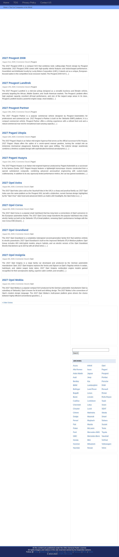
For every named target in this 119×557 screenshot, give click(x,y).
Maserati (90, 417)
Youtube (61, 552)
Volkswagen (106, 444)
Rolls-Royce (106, 397)
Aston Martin (78, 373)
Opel (31, 187)
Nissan (90, 448)
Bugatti (76, 393)
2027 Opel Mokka (12, 279)
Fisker (75, 428)
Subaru (105, 420)
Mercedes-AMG (93, 432)
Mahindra (91, 413)
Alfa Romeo (77, 370)
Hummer (76, 444)
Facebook (52, 552)
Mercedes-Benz (93, 436)
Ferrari (75, 420)
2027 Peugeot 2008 (14, 58)
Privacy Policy (29, 2)
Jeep (89, 377)
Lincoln (90, 397)
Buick (75, 397)
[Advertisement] (59, 31)
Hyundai (76, 448)
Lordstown (91, 401)
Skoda (104, 413)
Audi (75, 377)
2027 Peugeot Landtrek (16, 83)
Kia (88, 381)
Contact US (45, 2)
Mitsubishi (91, 444)
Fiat (74, 424)
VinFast (105, 440)
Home (6, 2)
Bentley (76, 381)
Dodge (75, 417)
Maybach (91, 420)
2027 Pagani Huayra (14, 157)
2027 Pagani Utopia (14, 132)
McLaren (90, 428)
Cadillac (76, 401)
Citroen (76, 413)
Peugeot (34, 62)
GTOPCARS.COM (65, 554)
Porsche (105, 381)
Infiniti (89, 366)
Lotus (89, 405)
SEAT (104, 409)
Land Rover (92, 389)
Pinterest (43, 552)
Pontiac (105, 377)
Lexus (89, 393)
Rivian (104, 393)
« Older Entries (7, 302)
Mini (89, 440)
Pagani (33, 137)
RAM (104, 385)
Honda (75, 440)
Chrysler (76, 409)
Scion (104, 405)
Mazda (90, 424)
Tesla (104, 428)
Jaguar (90, 373)
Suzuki (104, 424)
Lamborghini (92, 385)
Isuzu (89, 370)
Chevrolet (77, 405)
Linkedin (69, 552)
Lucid (89, 409)
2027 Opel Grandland (15, 230)
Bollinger (76, 389)
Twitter (36, 552)
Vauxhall (105, 436)
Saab (104, 401)
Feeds (90, 552)
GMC (75, 436)
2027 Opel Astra (12, 182)
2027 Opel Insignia (13, 255)
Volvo (104, 448)
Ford (75, 432)
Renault (105, 389)
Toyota (104, 432)
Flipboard (77, 552)
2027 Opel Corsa (12, 205)
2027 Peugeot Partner (15, 107)
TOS (15, 2)
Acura (75, 366)
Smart (104, 417)
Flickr (85, 552)
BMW (75, 385)
